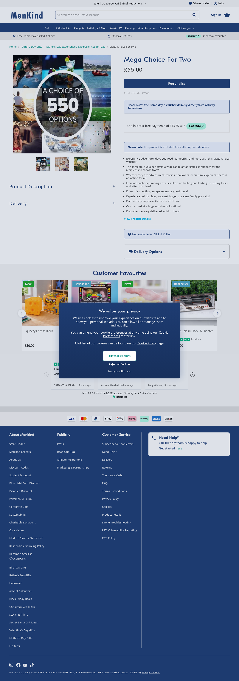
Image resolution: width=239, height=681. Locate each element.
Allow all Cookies (119, 356)
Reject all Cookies (119, 364)
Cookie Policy (146, 343)
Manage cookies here (119, 371)
